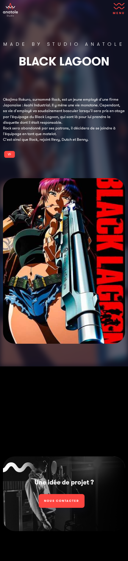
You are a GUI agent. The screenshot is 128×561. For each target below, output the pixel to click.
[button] (117, 10)
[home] (10, 9)
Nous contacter (61, 501)
